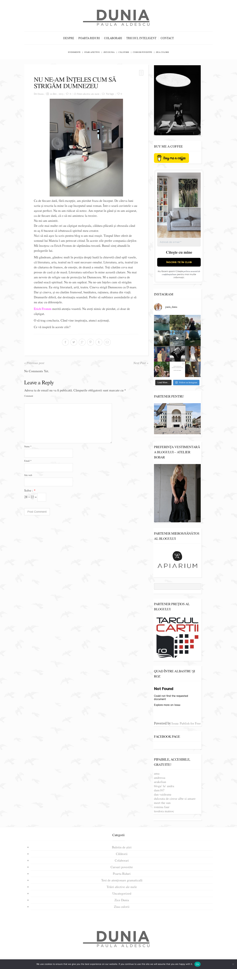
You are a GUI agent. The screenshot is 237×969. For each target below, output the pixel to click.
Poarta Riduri (89, 38)
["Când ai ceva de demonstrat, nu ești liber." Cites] (177, 354)
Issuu (175, 723)
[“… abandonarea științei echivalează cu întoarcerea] (193, 338)
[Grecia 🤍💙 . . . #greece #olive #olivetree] (177, 323)
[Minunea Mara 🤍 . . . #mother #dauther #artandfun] (193, 369)
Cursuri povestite (142, 52)
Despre (68, 38)
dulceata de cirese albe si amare (175, 798)
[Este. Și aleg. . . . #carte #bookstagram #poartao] (177, 369)
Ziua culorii (162, 52)
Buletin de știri (122, 847)
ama (156, 773)
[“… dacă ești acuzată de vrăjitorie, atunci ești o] (193, 323)
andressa (159, 777)
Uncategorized (121, 893)
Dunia (41, 93)
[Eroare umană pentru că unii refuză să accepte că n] (177, 338)
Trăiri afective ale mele (88, 93)
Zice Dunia (109, 52)
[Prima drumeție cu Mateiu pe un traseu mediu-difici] (162, 369)
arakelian (160, 782)
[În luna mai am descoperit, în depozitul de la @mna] (162, 323)
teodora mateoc (164, 811)
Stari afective (92, 52)
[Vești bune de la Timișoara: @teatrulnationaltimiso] (162, 354)
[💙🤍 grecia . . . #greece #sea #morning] (162, 338)
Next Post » (140, 363)
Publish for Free (190, 723)
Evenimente (74, 52)
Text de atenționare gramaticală (121, 880)
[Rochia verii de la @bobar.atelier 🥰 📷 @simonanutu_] (193, 354)
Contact (167, 38)
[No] (233, 964)
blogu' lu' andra (164, 786)
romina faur (161, 807)
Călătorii (123, 52)
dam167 (159, 790)
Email (27, 460)
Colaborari (113, 38)
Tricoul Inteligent (141, 38)
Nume (27, 446)
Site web (28, 475)
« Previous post (34, 363)
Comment (28, 395)
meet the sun (162, 803)
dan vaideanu (162, 794)
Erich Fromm (42, 309)
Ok (197, 964)
